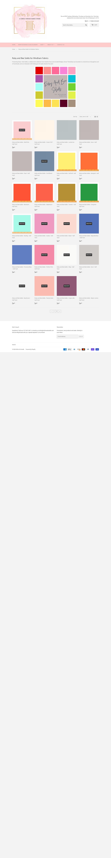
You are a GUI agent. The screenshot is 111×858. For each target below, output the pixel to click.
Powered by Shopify (30, 349)
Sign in (86, 21)
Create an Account (94, 21)
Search (14, 344)
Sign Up (81, 336)
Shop (42, 45)
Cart (95, 25)
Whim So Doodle (20, 349)
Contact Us (60, 45)
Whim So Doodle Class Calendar (27, 45)
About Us (50, 45)
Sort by (75, 116)
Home (13, 45)
